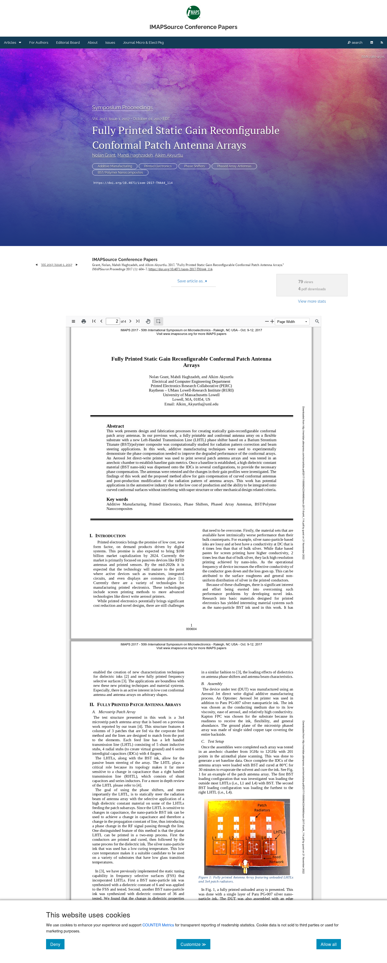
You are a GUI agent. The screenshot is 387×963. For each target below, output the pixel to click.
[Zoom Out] (267, 321)
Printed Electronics (158, 166)
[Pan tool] (148, 321)
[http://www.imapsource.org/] (178, 648)
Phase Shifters (194, 166)
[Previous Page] (101, 321)
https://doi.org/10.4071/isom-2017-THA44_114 (133, 183)
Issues (110, 43)
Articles (10, 43)
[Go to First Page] (94, 321)
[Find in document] (317, 321)
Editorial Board (68, 43)
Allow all (331, 944)
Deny (57, 944)
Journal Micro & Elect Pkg (143, 43)
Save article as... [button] (192, 281)
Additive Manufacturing (115, 166)
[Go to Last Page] (138, 321)
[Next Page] (130, 321)
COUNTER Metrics (158, 924)
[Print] (83, 321)
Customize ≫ (195, 944)
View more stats (312, 301)
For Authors (38, 43)
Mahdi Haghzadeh (135, 155)
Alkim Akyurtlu (169, 155)
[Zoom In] (272, 321)
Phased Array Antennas (234, 166)
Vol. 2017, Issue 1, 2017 (111, 119)
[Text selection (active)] (158, 321)
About (92, 43)
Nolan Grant (103, 155)
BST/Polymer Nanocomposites (120, 172)
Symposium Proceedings (122, 107)
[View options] (73, 321)
